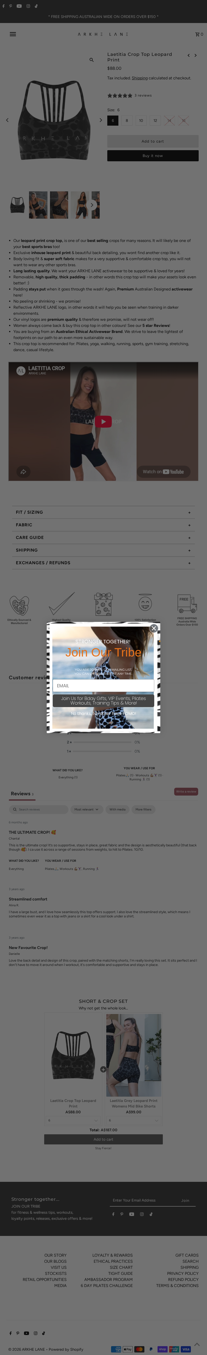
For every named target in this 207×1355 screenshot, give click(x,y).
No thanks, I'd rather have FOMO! (103, 713)
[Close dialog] (153, 628)
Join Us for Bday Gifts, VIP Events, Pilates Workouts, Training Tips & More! (103, 700)
